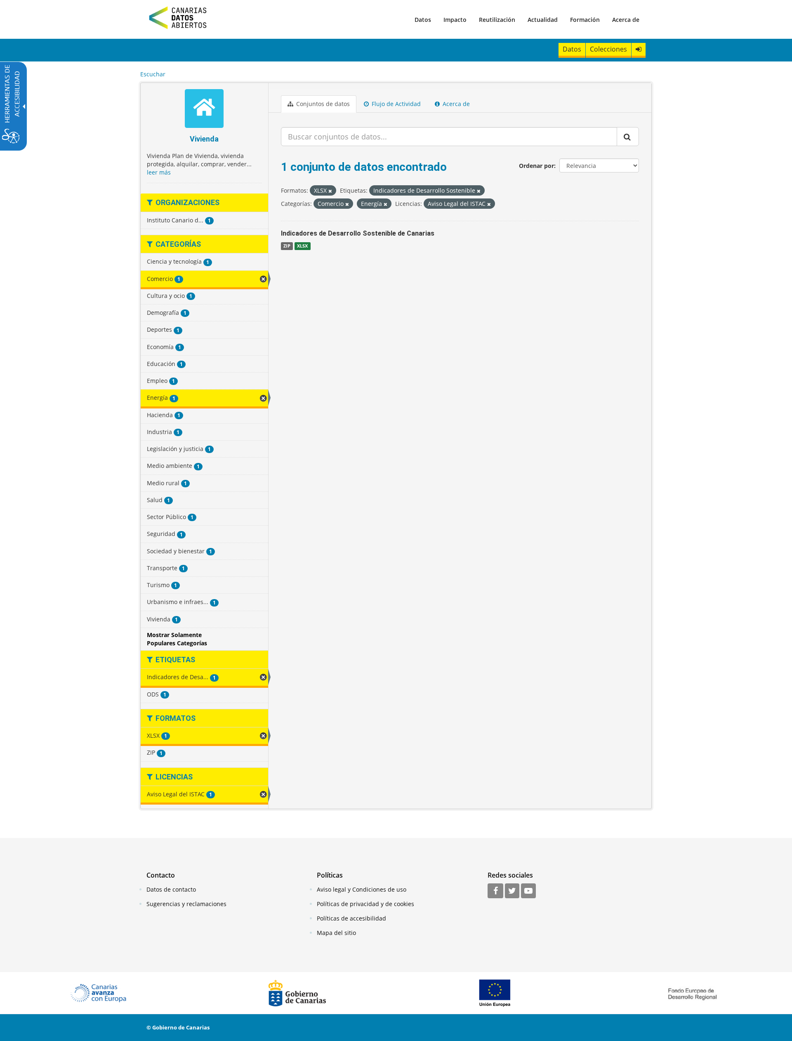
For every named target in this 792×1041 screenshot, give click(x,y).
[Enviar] (628, 136)
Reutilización (497, 20)
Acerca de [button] (455, 104)
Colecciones (608, 49)
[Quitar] (330, 191)
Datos (423, 20)
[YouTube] (528, 891)
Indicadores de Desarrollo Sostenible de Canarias (357, 233)
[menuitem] (422, 19)
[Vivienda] (204, 109)
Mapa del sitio (336, 933)
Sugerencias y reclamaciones (186, 904)
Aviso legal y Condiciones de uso (361, 889)
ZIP (286, 246)
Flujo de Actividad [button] (395, 104)
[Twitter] (512, 891)
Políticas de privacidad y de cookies (365, 904)
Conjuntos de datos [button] (322, 104)
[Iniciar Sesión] (639, 49)
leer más (159, 172)
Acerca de (625, 20)
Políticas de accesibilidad (351, 918)
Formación (585, 20)
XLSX (302, 246)
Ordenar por (536, 166)
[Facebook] (495, 891)
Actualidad (543, 20)
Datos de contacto (171, 889)
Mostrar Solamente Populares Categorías (177, 639)
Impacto (455, 20)
